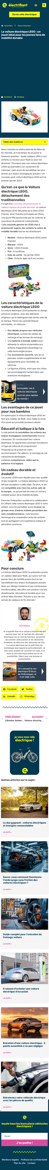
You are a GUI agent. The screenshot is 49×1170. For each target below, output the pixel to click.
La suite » (7, 832)
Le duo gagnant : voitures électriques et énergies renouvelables (24, 824)
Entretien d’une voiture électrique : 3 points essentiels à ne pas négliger (24, 1044)
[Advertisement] (24, 68)
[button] (36, 5)
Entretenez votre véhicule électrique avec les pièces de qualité (24, 1099)
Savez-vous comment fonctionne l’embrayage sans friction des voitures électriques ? (22, 880)
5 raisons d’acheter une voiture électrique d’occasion (21, 990)
